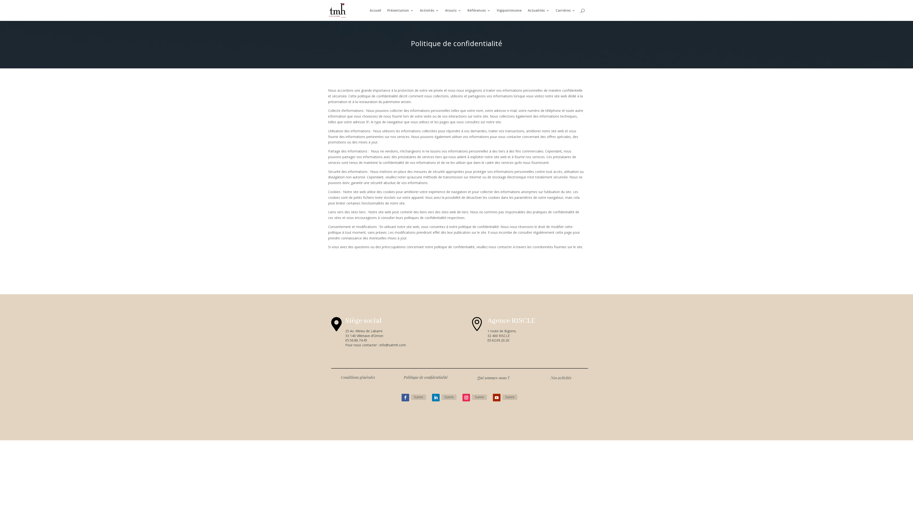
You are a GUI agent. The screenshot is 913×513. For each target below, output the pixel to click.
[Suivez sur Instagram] (466, 397)
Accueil (375, 11)
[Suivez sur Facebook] (405, 397)
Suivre (418, 397)
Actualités (536, 11)
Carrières (563, 11)
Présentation (398, 11)
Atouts (450, 11)
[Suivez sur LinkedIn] (436, 397)
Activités (427, 11)
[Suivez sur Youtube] (496, 397)
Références (476, 11)
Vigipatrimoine (509, 11)
